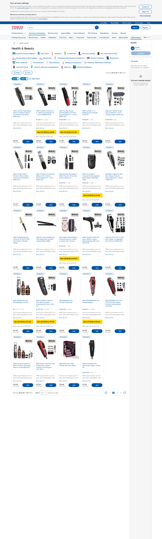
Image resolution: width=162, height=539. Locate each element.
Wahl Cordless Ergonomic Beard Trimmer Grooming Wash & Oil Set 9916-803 (21, 365)
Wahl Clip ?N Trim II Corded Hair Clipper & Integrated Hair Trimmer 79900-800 (114, 239)
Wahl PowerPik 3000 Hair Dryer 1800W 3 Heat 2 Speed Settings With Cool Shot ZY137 (90, 240)
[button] (103, 22)
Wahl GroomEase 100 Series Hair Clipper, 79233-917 (91, 365)
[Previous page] (106, 393)
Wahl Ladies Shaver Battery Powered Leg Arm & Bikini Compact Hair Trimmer (68, 239)
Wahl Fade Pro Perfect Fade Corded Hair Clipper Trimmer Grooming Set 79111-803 (45, 366)
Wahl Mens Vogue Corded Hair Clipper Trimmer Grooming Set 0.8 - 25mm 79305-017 (114, 177)
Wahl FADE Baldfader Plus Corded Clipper (90, 301)
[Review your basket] (133, 48)
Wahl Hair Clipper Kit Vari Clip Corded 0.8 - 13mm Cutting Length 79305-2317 (114, 113)
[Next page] (125, 393)
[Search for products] (97, 27)
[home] (14, 43)
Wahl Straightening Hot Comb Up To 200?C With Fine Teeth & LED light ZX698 (21, 240)
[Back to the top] (82, 400)
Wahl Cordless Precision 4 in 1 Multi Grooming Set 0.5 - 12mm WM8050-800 (45, 113)
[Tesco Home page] (17, 27)
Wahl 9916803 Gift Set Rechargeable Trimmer (20, 301)
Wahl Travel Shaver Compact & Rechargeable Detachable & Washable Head (91, 177)
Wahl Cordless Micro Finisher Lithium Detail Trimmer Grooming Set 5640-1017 (20, 177)
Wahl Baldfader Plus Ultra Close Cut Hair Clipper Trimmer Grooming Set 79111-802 (113, 303)
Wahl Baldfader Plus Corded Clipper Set (66, 301)
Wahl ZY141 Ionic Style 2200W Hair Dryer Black (67, 364)
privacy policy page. (23, 8)
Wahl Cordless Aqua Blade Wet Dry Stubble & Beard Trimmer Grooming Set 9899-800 (22, 113)
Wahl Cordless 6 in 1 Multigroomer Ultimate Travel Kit (90, 113)
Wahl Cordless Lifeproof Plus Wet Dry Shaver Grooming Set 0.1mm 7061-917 (45, 303)
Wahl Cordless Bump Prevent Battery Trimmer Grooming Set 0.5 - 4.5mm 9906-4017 (68, 113)
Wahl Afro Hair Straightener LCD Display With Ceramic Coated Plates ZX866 (45, 239)
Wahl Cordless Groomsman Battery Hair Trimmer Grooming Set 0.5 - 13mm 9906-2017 (45, 177)
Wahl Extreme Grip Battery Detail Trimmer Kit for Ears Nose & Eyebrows (68, 176)
